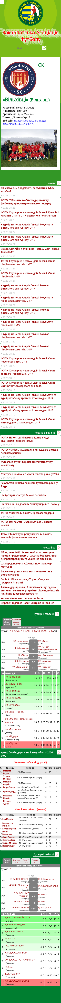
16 (48, 630)
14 (42, 630)
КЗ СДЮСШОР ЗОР (19, 879)
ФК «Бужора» (44, 661)
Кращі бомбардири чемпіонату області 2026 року (27, 754)
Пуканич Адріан (7, 802)
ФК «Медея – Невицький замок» (47, 648)
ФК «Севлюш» (22, 661)
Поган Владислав (7, 832)
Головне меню (2, 2)
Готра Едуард (9, 787)
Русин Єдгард (9, 791)
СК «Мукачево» (21, 641)
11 (31, 630)
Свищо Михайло (9, 843)
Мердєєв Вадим (7, 772)
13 (38, 630)
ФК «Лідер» (23, 655)
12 (35, 630)
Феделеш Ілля (8, 840)
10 (28, 630)
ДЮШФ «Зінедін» (20, 907)
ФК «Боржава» (22, 648)
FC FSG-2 (42, 894)
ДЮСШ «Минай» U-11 (18, 917)
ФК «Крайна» (45, 667)
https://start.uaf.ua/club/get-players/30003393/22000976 (25, 122)
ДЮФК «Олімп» (21, 901)
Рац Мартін (7, 819)
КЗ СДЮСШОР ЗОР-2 (48, 886)
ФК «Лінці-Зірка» (20, 667)
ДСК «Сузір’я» (44, 907)
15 (45, 630)
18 (55, 630)
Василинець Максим (7, 824)
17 (52, 630)
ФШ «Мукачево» (46, 879)
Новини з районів (45, 432)
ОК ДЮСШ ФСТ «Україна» (21, 894)
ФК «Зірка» (43, 641)
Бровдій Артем (9, 828)
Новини (50, 183)
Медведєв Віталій (7, 796)
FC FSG (41, 901)
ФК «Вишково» (45, 655)
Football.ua (49, 547)
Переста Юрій (8, 845)
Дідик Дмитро (9, 837)
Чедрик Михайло (7, 777)
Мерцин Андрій (7, 783)
